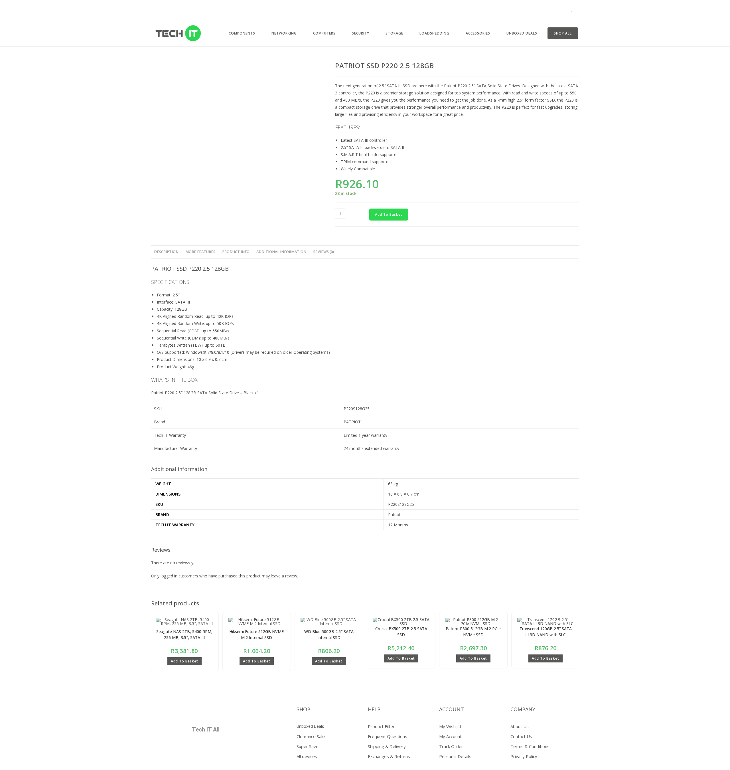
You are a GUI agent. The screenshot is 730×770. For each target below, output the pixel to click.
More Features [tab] (200, 251)
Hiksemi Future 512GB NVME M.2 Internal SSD (256, 634)
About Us (519, 726)
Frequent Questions (387, 736)
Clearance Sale (311, 736)
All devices (307, 756)
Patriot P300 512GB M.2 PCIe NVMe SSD (473, 631)
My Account (450, 736)
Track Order (451, 746)
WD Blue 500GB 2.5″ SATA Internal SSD (329, 634)
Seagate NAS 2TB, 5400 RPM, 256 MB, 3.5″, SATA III (184, 634)
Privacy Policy (523, 756)
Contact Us (521, 736)
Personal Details (455, 756)
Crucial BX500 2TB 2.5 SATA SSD (401, 631)
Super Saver (308, 746)
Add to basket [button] (184, 661)
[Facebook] (162, 711)
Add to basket (388, 214)
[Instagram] (212, 711)
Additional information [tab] (281, 251)
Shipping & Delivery (387, 746)
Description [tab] (166, 251)
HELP (374, 709)
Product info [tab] (236, 251)
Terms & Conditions (529, 746)
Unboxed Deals (310, 726)
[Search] (569, 10)
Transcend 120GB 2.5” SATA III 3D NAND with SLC (546, 631)
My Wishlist (450, 726)
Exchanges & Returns (389, 756)
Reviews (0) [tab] (323, 251)
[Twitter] (179, 711)
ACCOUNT (451, 709)
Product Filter (381, 726)
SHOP (303, 709)
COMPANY (522, 709)
